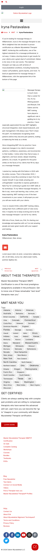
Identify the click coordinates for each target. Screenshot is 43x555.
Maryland (16, 343)
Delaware (20, 323)
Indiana (6, 336)
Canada (36, 317)
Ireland (25, 336)
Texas (20, 378)
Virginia (6, 382)
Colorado (15, 320)
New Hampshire (21, 352)
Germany (29, 330)
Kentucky (6, 339)
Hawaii (5, 333)
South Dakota (24, 375)
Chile (5, 320)
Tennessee (7, 379)
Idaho (25, 333)
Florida (6, 329)
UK (29, 379)
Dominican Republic (10, 326)
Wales (17, 382)
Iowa (16, 336)
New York (7, 358)
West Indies (21, 385)
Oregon (17, 369)
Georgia (18, 330)
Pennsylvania (31, 369)
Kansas (36, 336)
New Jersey (7, 355)
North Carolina (10, 362)
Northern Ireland (9, 365)
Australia (7, 313)
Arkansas (29, 310)
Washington (29, 382)
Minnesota (20, 346)
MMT (13, 32)
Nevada (6, 352)
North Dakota (26, 362)
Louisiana (29, 339)
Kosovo (18, 339)
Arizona (18, 310)
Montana (6, 349)
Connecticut (30, 320)
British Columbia (9, 317)
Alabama (6, 310)
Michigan (7, 346)
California (24, 317)
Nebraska (18, 349)
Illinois (34, 333)
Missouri (32, 346)
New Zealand (22, 359)
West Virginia (35, 385)
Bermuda (31, 313)
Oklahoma (34, 365)
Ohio (23, 365)
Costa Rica (7, 323)
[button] (21, 21)
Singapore (20, 372)
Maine (5, 343)
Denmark (31, 323)
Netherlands (31, 349)
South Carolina (8, 375)
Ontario (6, 369)
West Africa (7, 385)
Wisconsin (7, 388)
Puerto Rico (7, 372)
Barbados (19, 313)
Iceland (15, 333)
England (25, 326)
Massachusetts (31, 343)
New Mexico (22, 355)
